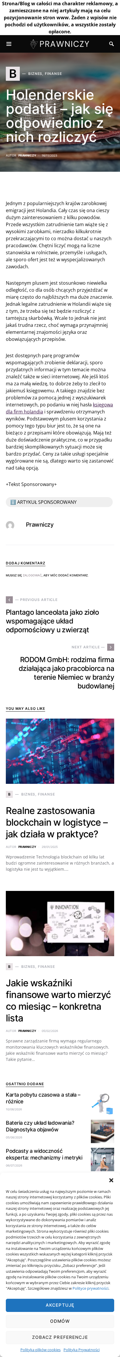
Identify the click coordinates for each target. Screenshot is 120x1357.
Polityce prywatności (90, 1288)
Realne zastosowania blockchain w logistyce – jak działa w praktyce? (56, 822)
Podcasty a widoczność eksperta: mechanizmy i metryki (44, 1154)
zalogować (32, 575)
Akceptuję (60, 1305)
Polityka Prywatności (81, 1349)
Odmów (60, 1321)
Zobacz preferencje (60, 1337)
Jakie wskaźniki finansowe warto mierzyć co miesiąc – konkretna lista (58, 1000)
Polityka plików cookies (40, 1349)
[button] (111, 1180)
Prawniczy (27, 155)
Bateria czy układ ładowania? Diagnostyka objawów (40, 1126)
